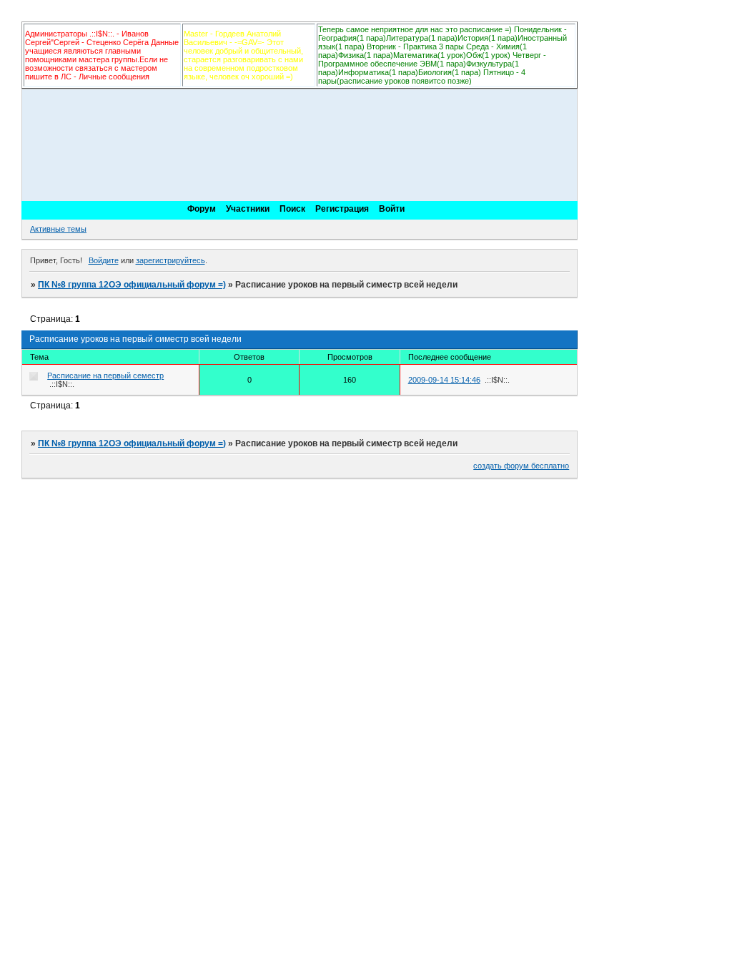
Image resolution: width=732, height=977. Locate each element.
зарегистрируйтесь (170, 260)
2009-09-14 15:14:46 (444, 379)
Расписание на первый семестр (105, 375)
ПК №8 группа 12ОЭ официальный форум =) (132, 285)
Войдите (104, 260)
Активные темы (58, 229)
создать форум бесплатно (521, 465)
